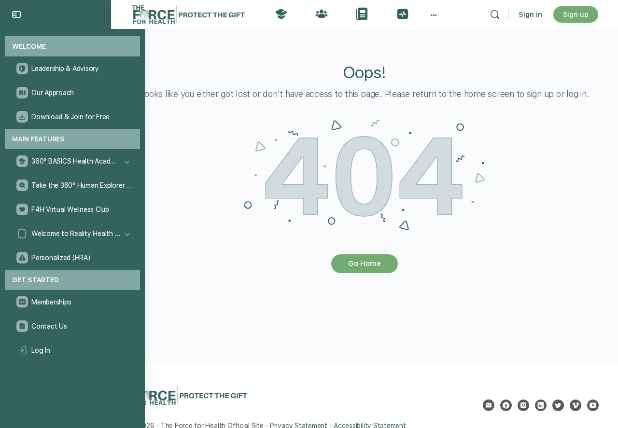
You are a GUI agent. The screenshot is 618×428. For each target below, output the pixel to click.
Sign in (530, 14)
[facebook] (506, 405)
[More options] (433, 14)
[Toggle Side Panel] (16, 14)
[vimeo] (575, 405)
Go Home (364, 263)
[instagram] (523, 405)
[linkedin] (541, 405)
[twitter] (558, 405)
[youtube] (593, 405)
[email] (488, 405)
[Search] (495, 14)
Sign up (576, 14)
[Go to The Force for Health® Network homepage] (188, 13)
